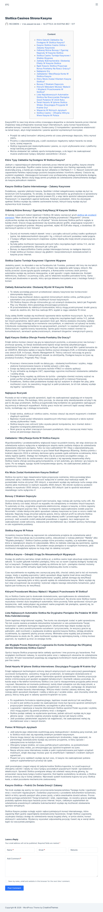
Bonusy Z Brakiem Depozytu (50, 84)
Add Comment (14, 858)
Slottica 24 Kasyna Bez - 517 (59, 24)
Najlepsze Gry (43, 71)
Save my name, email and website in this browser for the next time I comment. (39, 881)
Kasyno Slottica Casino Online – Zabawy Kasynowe (52, 46)
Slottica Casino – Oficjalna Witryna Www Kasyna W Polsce (53, 114)
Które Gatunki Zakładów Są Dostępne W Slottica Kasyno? (51, 41)
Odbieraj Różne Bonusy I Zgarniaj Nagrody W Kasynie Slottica (52, 51)
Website (74, 850)
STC (7, 4)
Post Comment (14, 888)
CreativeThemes (50, 907)
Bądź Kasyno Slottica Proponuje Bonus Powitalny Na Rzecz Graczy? (53, 67)
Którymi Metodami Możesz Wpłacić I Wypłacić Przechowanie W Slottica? (53, 89)
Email (42, 850)
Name (10, 850)
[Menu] (97, 4)
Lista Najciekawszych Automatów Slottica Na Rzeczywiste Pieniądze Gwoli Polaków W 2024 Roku (53, 97)
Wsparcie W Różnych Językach (52, 110)
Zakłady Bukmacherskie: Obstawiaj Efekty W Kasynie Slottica (53, 62)
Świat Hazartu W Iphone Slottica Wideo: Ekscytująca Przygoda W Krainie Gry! (52, 105)
